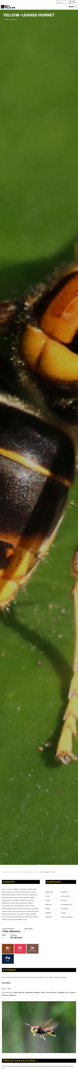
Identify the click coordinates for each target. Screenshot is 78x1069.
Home (4, 872)
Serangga (28, 872)
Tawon (35, 872)
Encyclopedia (12, 872)
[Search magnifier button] (73, 2)
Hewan (20, 872)
